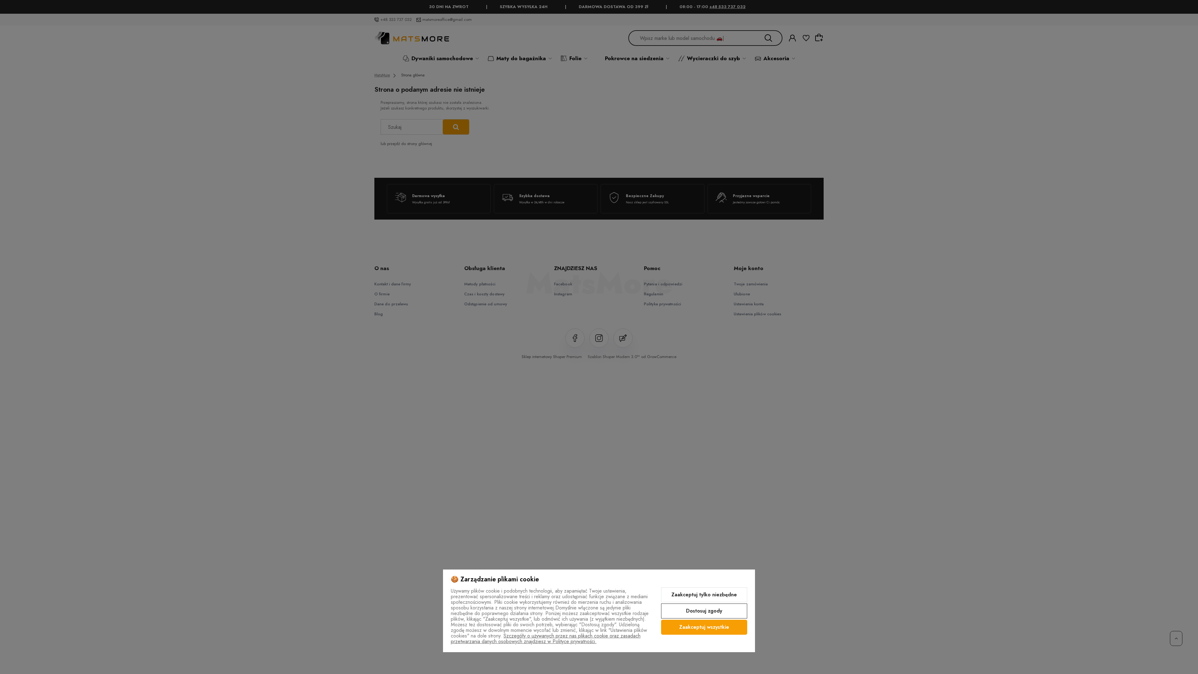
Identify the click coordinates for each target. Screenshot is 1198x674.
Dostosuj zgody (704, 610)
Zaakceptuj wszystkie (704, 627)
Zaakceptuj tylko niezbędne (704, 594)
